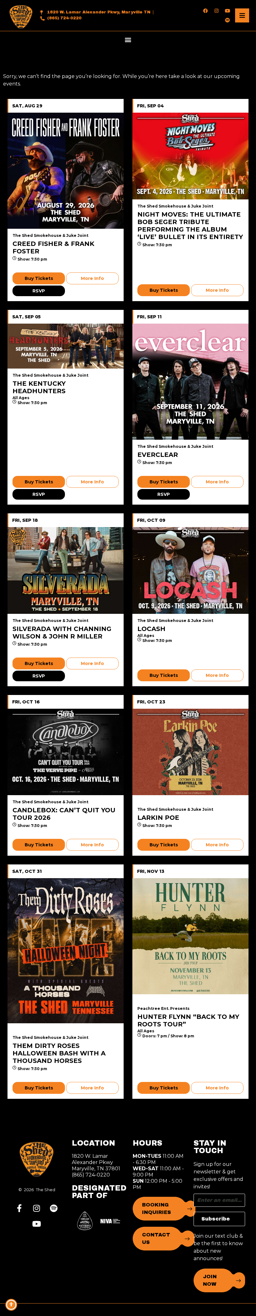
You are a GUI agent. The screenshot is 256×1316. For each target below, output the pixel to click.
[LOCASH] (190, 570)
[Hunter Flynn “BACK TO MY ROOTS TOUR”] (190, 936)
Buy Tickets (39, 278)
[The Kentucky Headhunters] (65, 346)
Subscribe (215, 1218)
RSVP (38, 291)
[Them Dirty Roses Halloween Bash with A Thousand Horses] (65, 950)
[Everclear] (190, 382)
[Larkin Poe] (190, 752)
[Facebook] (205, 10)
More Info (92, 278)
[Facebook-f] (19, 1208)
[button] (128, 39)
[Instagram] (216, 10)
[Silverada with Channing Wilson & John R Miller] (65, 570)
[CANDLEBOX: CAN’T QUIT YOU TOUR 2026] (65, 752)
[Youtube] (227, 10)
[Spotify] (227, 20)
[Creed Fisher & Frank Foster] (65, 171)
